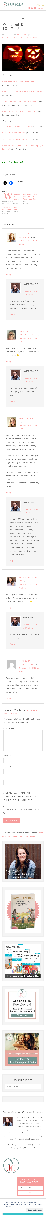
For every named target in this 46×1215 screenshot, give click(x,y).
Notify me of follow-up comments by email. (22, 809)
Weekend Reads (22, 37)
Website (8, 778)
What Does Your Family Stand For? (18, 82)
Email (7, 767)
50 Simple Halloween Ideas (15, 139)
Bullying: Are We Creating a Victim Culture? (22, 91)
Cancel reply (10, 714)
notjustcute (32, 710)
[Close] (40, 1168)
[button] (23, 18)
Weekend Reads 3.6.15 (17, 196)
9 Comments (34, 37)
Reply (8, 274)
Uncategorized (8, 37)
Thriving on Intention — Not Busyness (19, 101)
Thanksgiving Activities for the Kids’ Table (11, 208)
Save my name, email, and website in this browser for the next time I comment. (20, 796)
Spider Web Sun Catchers (14, 132)
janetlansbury (28, 418)
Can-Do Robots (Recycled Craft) (17, 126)
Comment (9, 728)
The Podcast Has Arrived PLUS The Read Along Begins (30, 196)
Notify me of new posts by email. (17, 816)
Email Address (15, 1195)
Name (7, 756)
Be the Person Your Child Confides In (19, 111)
